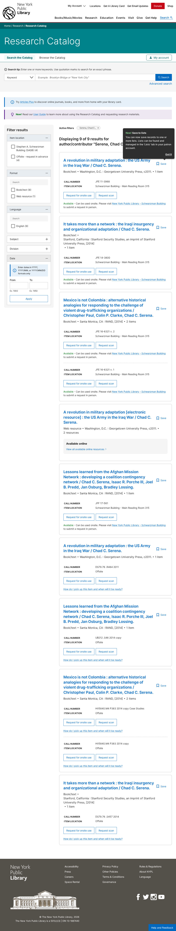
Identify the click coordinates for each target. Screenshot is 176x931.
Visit (131, 17)
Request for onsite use (78, 195)
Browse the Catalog (52, 57)
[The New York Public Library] (17, 11)
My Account (75, 5)
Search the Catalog (19, 57)
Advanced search (160, 83)
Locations (95, 5)
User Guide (39, 114)
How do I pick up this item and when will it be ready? (93, 589)
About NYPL (146, 871)
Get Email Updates (137, 5)
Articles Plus (27, 101)
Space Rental (72, 881)
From (12, 280)
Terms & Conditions (113, 876)
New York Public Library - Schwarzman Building (139, 203)
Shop (170, 5)
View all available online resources (85, 449)
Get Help (151, 17)
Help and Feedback (162, 927)
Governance (109, 881)
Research (91, 17)
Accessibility (72, 866)
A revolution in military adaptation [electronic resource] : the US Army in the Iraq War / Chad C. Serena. (107, 417)
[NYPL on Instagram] (154, 897)
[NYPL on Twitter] (146, 897)
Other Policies (110, 871)
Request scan (106, 195)
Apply (29, 298)
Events (120, 17)
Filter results (17, 130)
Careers (69, 876)
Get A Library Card (114, 5)
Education (106, 17)
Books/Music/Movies (68, 17)
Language (145, 876)
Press (68, 871)
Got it (168, 154)
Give (140, 17)
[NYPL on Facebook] (138, 897)
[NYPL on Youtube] (161, 897)
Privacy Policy (110, 866)
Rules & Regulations (150, 866)
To (31, 280)
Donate (158, 5)
